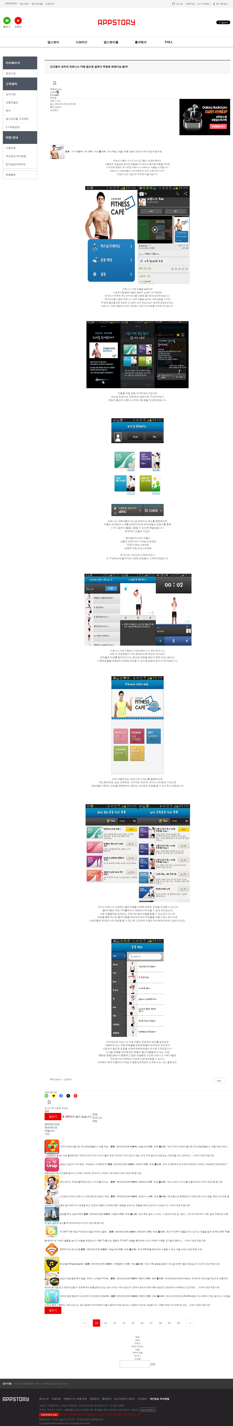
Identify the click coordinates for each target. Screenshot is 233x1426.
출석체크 (141, 42)
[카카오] (54, 1096)
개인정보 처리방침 (16, 156)
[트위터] (68, 1096)
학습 (114, 151)
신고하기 (54, 110)
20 (178, 1323)
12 (105, 1323)
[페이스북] (61, 1096)
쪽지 (8, 110)
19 (169, 1323)
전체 (94, 1114)
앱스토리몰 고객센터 (17, 118)
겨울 (120, 151)
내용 (137, 1349)
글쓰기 (53, 1116)
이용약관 (10, 147)
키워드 (137, 1343)
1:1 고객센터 (204, 4)
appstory (16, 1399)
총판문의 (106, 1398)
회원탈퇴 (10, 174)
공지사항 (10, 94)
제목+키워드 (137, 1346)
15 (132, 1323)
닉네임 (137, 1359)
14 (123, 1323)
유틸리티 (50, 1130)
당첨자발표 (12, 102)
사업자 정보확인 (147, 1410)
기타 (47, 1134)
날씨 (132, 151)
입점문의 (94, 1398)
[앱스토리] (75, 1096)
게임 (94, 1120)
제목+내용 (138, 1352)
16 (142, 1323)
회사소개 (44, 1398)
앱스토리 (24, 4)
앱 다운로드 (222, 4)
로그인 (179, 4)
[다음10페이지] (190, 1323)
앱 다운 (158, 151)
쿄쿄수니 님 (56, 89)
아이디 (137, 1356)
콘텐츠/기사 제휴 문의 (75, 1398)
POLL (169, 42)
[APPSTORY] (116, 22)
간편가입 (190, 4)
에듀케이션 (51, 1127)
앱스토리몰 (37, 4)
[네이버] (46, 1096)
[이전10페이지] (84, 1323)
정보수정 (10, 73)
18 (160, 1323)
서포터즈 (50, 4)
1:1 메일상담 (13, 127)
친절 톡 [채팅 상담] (49, 1415)
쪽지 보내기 (56, 107)
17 (151, 1323)
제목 (137, 1340)
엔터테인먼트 (52, 1124)
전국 (138, 151)
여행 (126, 151)
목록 (219, 1081)
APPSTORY (11, 3)
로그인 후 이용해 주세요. (57, 1108)
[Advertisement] (17, 235)
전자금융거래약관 (15, 164)
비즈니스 (97, 1117)
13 (114, 1323)
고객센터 (142, 1398)
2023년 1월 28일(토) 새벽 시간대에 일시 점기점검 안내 (41, 1383)
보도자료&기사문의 (124, 1398)
